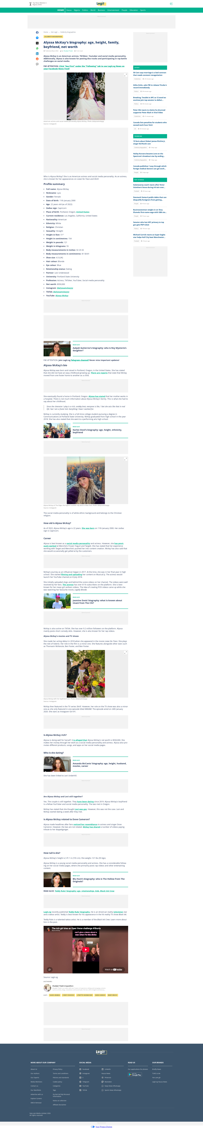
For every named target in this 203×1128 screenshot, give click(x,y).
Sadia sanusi (100, 995)
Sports (143, 10)
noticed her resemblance (85, 824)
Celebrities (137, 79)
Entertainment (113, 10)
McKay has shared (91, 827)
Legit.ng (47, 912)
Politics (85, 10)
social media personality (78, 543)
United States (82, 212)
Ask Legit (54, 32)
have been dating (85, 801)
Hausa (68, 10)
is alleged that (80, 740)
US (135, 129)
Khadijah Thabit (68, 51)
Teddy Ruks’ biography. (79, 912)
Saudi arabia (55, 995)
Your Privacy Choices (104, 1127)
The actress (68, 584)
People (124, 10)
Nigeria (77, 10)
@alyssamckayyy (65, 288)
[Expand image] (126, 75)
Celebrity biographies (68, 32)
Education (134, 10)
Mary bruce (112, 995)
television (118, 912)
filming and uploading (71, 574)
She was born (88, 528)
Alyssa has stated (97, 396)
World (93, 10)
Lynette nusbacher (84, 995)
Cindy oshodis (68, 995)
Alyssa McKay (62, 295)
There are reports (99, 373)
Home (60, 10)
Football (136, 191)
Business (101, 10)
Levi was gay (81, 809)
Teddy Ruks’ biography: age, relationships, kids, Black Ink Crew (84, 891)
